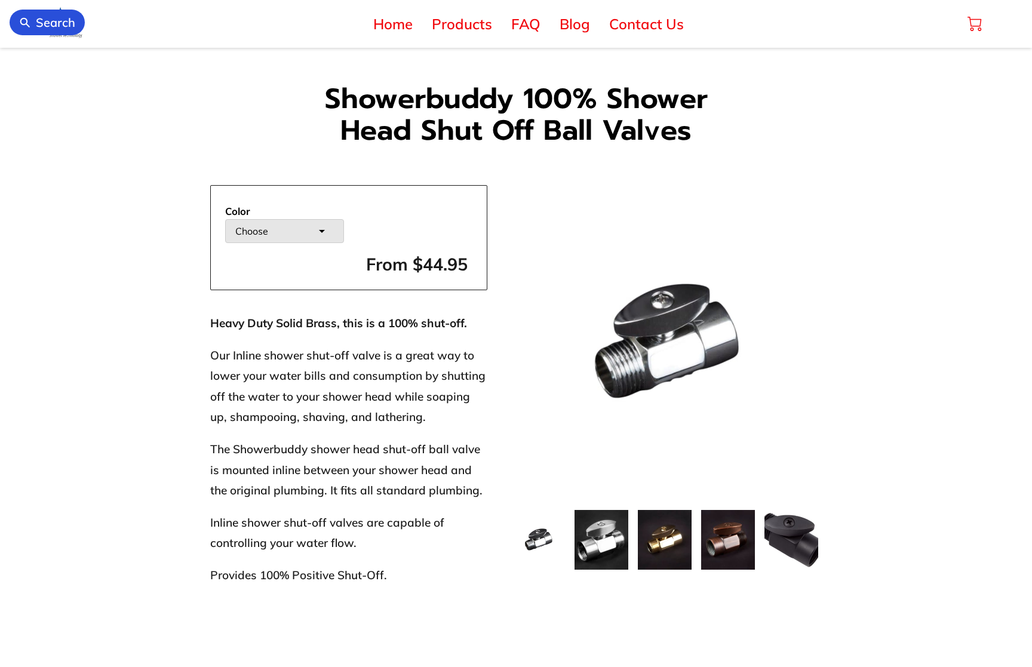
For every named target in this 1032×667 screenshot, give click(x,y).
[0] (975, 24)
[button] (284, 231)
